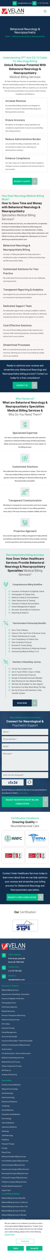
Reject (15, 1248)
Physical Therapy (8, 1144)
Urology (4, 1148)
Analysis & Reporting (9, 1075)
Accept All (34, 1248)
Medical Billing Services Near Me (13, 1198)
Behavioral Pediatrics (9, 1102)
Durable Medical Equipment (12, 1186)
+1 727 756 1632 (42, 3)
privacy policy (23, 793)
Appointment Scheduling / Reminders (15, 994)
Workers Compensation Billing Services (16, 1045)
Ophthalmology (7, 1135)
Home (7, 36)
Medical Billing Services (10, 990)
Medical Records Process (11, 1062)
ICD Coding (6, 1024)
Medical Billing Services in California (15, 1202)
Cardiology (6, 1106)
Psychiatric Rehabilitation (11, 1114)
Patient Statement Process (12, 1066)
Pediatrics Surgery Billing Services (14, 1182)
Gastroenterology (8, 1097)
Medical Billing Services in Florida (14, 1211)
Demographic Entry (9, 1003)
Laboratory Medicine (9, 1127)
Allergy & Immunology (10, 1089)
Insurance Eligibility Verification (13, 998)
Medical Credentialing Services (13, 1058)
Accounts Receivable (9, 1036)
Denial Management (9, 1032)
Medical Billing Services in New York (15, 1206)
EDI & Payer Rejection (9, 1007)
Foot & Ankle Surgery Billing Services (15, 1161)
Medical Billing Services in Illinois (13, 1219)
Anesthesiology (7, 1093)
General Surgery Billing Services (13, 1165)
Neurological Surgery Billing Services (15, 1173)
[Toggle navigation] (45, 11)
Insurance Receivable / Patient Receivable (17, 1041)
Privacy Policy (10, 1235)
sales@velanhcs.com (25, 3)
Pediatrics (5, 1140)
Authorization (7, 1049)
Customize (25, 1241)
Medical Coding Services (11, 1020)
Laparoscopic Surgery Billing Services (15, 1169)
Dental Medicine (7, 1110)
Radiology (5, 1131)
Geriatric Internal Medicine (11, 1085)
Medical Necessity (8, 1011)
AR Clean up (6, 1070)
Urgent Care (6, 1190)
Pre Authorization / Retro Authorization (16, 1053)
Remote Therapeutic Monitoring (13, 1015)
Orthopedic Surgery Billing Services (14, 1178)
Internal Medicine (8, 1123)
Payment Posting (8, 1028)
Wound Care (6, 1152)
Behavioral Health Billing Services (14, 1157)
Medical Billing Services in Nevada (14, 1215)
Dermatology (6, 1118)
